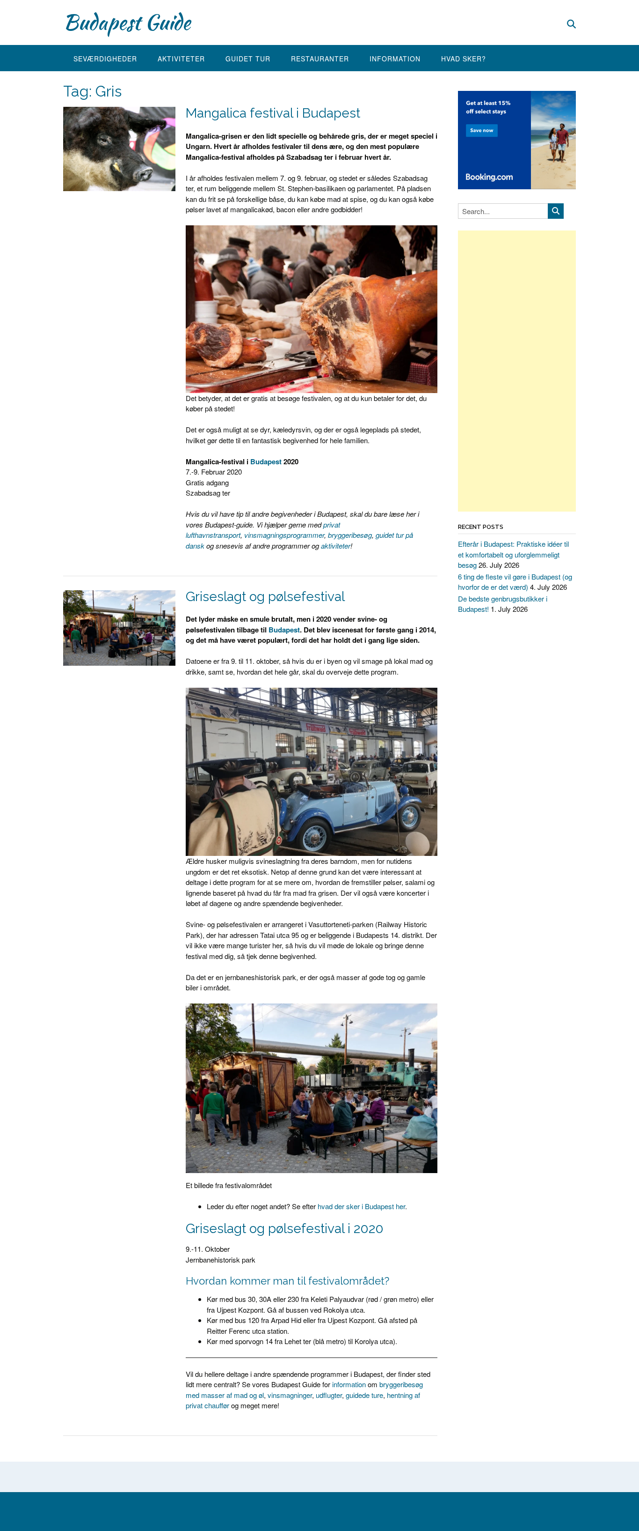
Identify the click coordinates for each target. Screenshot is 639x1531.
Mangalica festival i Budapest (273, 113)
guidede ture (364, 1395)
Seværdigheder (105, 58)
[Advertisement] (517, 371)
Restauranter (320, 58)
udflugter (329, 1395)
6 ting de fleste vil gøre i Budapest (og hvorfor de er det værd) (515, 582)
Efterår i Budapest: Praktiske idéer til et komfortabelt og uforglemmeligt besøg (513, 554)
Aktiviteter (181, 58)
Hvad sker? (463, 58)
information (349, 1384)
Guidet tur (247, 58)
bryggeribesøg (350, 535)
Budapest (266, 461)
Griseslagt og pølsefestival (265, 596)
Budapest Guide (126, 22)
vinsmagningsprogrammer (284, 535)
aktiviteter (335, 545)
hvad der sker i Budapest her (361, 1206)
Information (395, 58)
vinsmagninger (290, 1395)
